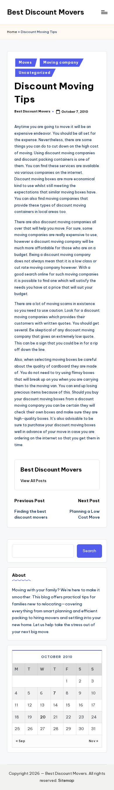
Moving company (60, 62)
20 (43, 717)
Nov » (93, 741)
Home (12, 32)
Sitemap (66, 780)
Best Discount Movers (45, 12)
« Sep (20, 741)
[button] (33, 480)
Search (89, 550)
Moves (25, 62)
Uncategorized (34, 72)
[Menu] (104, 12)
